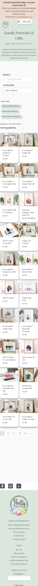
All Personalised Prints (19, 560)
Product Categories (19, 557)
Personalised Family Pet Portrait (8, 152)
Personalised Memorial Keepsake (27, 328)
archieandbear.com (24, 17)
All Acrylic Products (19, 564)
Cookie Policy (19, 535)
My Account (19, 553)
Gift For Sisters (9, 298)
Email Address (19, 574)
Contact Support (19, 539)
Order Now (27, 162)
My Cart (19, 549)
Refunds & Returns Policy (19, 528)
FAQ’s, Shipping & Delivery (19, 525)
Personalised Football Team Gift (8, 388)
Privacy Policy (19, 532)
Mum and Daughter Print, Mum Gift (28, 212)
